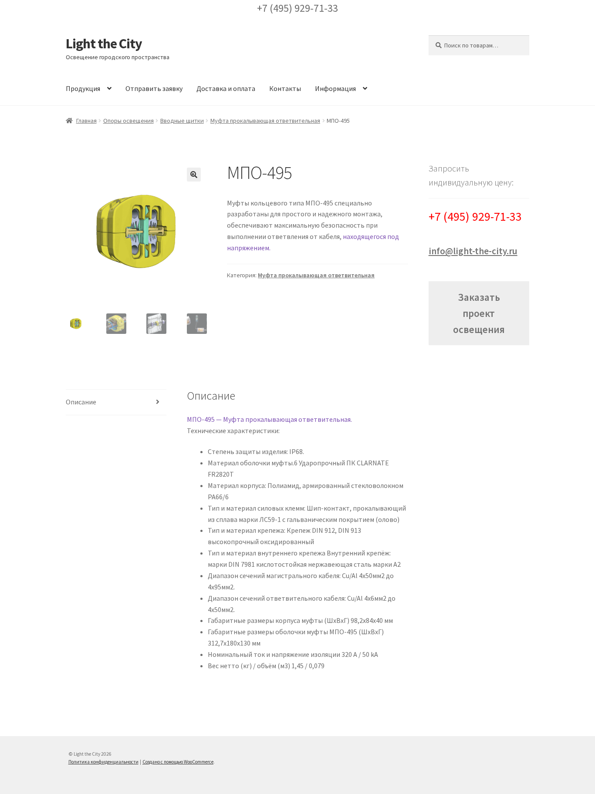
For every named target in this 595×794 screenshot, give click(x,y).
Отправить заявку (154, 88)
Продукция (83, 88)
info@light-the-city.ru (473, 251)
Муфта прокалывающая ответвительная (265, 120)
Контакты (285, 88)
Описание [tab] (81, 401)
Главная (86, 120)
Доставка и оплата (225, 88)
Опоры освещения (128, 120)
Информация (335, 88)
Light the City (104, 43)
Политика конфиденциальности (103, 762)
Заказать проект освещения (479, 313)
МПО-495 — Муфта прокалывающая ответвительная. (269, 419)
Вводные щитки (182, 120)
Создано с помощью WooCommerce (177, 762)
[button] (194, 175)
